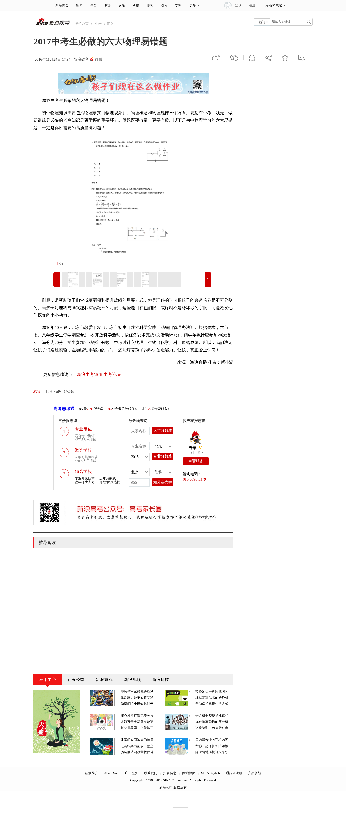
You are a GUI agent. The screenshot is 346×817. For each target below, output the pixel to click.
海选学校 (83, 450)
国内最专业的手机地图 (211, 740)
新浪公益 (75, 679)
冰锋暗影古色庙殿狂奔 (211, 728)
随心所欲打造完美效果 (137, 715)
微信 (234, 57)
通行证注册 (234, 773)
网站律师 (188, 773)
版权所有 (180, 787)
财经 (107, 5)
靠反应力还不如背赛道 (137, 697)
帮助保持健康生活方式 (211, 703)
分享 (268, 57)
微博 (98, 59)
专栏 (178, 5)
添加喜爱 (285, 57)
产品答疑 (254, 773)
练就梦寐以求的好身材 (211, 697)
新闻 (79, 5)
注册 (252, 5)
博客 (150, 5)
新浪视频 (132, 679)
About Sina (111, 773)
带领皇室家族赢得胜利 (137, 691)
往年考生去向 (85, 482)
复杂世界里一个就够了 (137, 728)
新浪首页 (61, 5)
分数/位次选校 (109, 482)
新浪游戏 (104, 679)
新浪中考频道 (89, 374)
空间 (251, 57)
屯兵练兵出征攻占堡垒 (137, 746)
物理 (57, 392)
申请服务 (195, 461)
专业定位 (83, 429)
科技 (136, 5)
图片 (164, 5)
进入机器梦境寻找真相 (211, 715)
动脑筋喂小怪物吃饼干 (137, 703)
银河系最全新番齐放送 (137, 722)
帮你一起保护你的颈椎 (211, 746)
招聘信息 (169, 773)
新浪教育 (82, 24)
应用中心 (47, 679)
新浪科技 (160, 679)
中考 (98, 24)
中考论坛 (112, 374)
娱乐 (121, 5)
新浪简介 (91, 773)
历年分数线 (107, 478)
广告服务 (131, 773)
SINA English (210, 773)
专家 (192, 448)
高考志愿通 (64, 408)
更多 (192, 5)
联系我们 (150, 773)
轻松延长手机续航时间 (211, 691)
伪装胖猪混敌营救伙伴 (137, 752)
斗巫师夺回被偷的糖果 (137, 740)
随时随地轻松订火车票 (211, 752)
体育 (93, 5)
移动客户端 (273, 5)
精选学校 (83, 471)
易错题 (69, 392)
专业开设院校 (85, 478)
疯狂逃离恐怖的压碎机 (211, 722)
